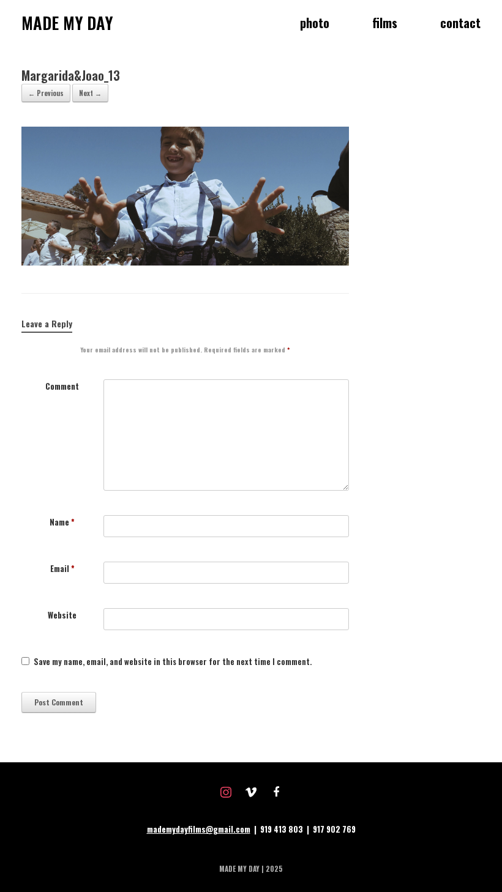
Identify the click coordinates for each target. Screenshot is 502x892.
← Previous (46, 93)
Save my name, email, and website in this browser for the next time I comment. (173, 661)
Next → (90, 93)
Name (62, 522)
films (384, 22)
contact (460, 22)
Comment (62, 386)
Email (62, 568)
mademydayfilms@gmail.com (198, 829)
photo (314, 22)
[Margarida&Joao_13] (185, 262)
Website (62, 615)
